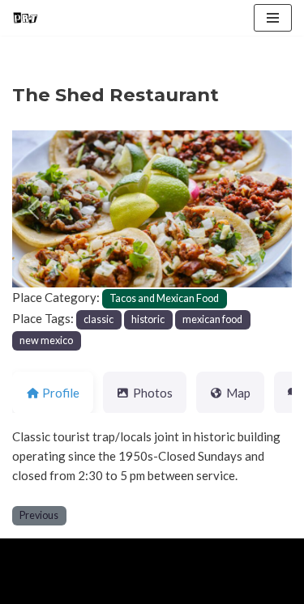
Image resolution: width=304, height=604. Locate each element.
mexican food (212, 319)
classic (98, 319)
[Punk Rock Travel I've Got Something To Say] (25, 17)
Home (31, 588)
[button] (33, 208)
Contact (196, 588)
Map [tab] (238, 392)
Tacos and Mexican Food (164, 298)
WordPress (147, 554)
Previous (38, 515)
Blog (139, 588)
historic (148, 319)
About (86, 588)
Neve (26, 554)
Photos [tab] (153, 392)
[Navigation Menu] (273, 18)
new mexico (46, 340)
